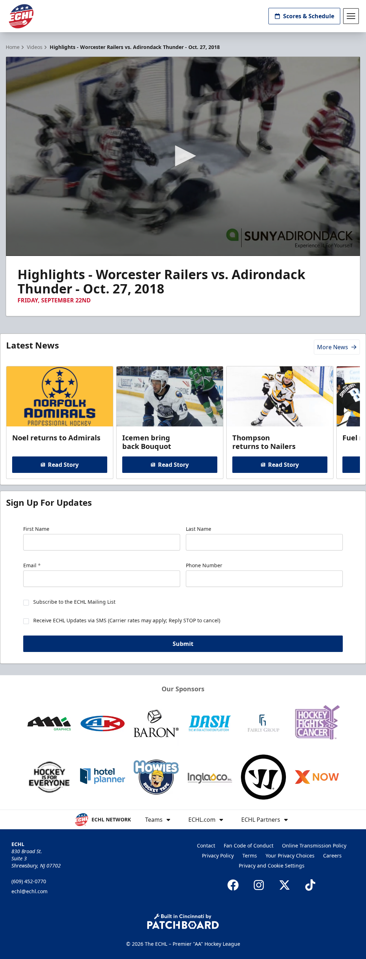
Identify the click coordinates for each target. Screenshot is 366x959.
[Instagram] (259, 885)
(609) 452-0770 (28, 881)
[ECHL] (21, 16)
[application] (183, 156)
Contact (206, 845)
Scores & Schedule (308, 16)
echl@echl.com (29, 891)
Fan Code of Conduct (248, 845)
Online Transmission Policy (314, 845)
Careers (332, 855)
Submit (183, 644)
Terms (249, 855)
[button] (183, 156)
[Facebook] (233, 885)
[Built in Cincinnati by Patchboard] (183, 921)
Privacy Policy (218, 855)
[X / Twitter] (284, 885)
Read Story (63, 465)
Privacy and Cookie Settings (272, 865)
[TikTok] (310, 885)
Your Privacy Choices (290, 855)
